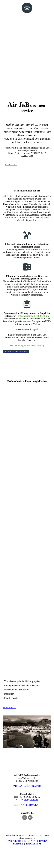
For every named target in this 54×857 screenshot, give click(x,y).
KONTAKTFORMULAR (27, 805)
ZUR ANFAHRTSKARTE (27, 786)
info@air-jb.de (31, 799)
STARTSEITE (13, 841)
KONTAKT (30, 841)
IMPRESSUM (33, 843)
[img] (27, 8)
